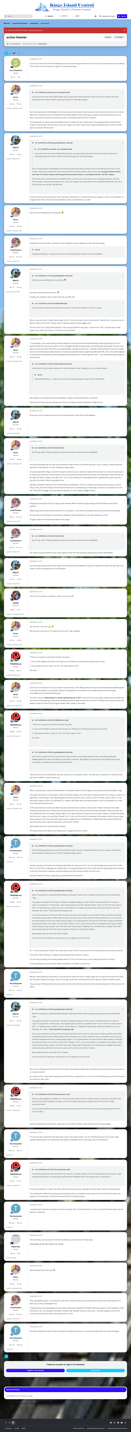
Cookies (16, 1428)
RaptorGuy (15, 1247)
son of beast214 (15, 44)
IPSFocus (82, 1428)
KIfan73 (16, 148)
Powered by (117, 1428)
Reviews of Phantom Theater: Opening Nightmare (25, 30)
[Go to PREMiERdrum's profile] (16, 656)
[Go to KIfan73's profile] (16, 140)
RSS (24, 1428)
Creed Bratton (15, 250)
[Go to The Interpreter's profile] (16, 843)
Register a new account (35, 1370)
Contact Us (8, 1428)
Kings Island (42, 44)
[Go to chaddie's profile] (16, 595)
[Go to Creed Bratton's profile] (16, 242)
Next (14, 53)
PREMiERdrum (15, 664)
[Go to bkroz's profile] (16, 89)
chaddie (16, 603)
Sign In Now (95, 1370)
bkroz (15, 97)
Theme (75, 1428)
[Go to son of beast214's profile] (7, 44)
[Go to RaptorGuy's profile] (16, 1239)
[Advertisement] (65, 1412)
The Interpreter (16, 851)
